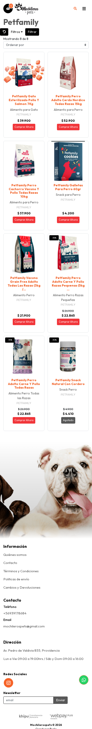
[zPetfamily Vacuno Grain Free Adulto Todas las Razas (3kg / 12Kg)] (24, 254)
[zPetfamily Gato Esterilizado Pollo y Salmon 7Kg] (24, 72)
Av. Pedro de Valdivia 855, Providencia (31, 650)
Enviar (60, 700)
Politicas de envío (16, 579)
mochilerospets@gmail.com (24, 626)
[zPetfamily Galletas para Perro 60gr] (68, 161)
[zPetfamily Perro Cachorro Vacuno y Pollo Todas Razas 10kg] (24, 161)
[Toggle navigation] (84, 8)
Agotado (68, 420)
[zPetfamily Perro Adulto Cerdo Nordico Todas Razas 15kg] (68, 72)
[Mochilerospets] (41, 9)
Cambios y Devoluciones (21, 587)
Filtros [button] (16, 32)
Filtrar (32, 32)
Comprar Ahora (24, 126)
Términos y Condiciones (21, 571)
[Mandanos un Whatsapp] (83, 680)
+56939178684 (14, 613)
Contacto (10, 563)
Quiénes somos (15, 555)
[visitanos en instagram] (8, 683)
